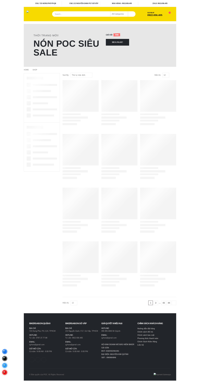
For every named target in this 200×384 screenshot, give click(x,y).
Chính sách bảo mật (145, 335)
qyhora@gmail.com (36, 345)
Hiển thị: (157, 75)
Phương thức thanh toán (147, 338)
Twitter (37, 359)
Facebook (32, 359)
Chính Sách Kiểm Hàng (147, 342)
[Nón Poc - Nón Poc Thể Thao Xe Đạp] (33, 14)
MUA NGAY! (117, 42)
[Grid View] (171, 75)
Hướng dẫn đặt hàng (146, 329)
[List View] (175, 75)
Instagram (43, 359)
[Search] (132, 14)
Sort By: (66, 75)
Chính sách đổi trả (145, 332)
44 (169, 303)
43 (164, 303)
